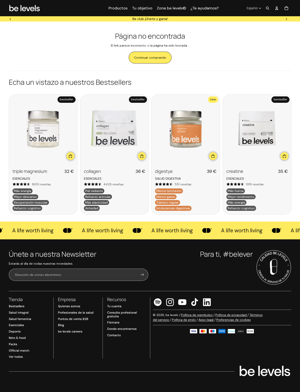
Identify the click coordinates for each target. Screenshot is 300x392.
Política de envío (184, 320)
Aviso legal (206, 320)
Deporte (15, 331)
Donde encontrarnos (122, 329)
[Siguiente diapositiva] (286, 19)
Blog (61, 325)
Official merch (19, 350)
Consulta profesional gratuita (122, 314)
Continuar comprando (150, 58)
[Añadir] (70, 156)
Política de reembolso (197, 315)
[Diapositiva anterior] (10, 19)
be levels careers (70, 331)
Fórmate (113, 322)
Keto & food (17, 338)
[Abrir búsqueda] (267, 8)
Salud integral (19, 312)
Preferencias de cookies (233, 320)
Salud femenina (20, 319)
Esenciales (16, 325)
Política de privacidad (231, 315)
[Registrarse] (142, 275)
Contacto (114, 335)
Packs (13, 344)
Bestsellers (16, 306)
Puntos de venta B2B (73, 319)
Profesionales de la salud (76, 312)
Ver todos (16, 357)
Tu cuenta (114, 306)
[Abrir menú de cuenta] (277, 8)
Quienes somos (69, 306)
